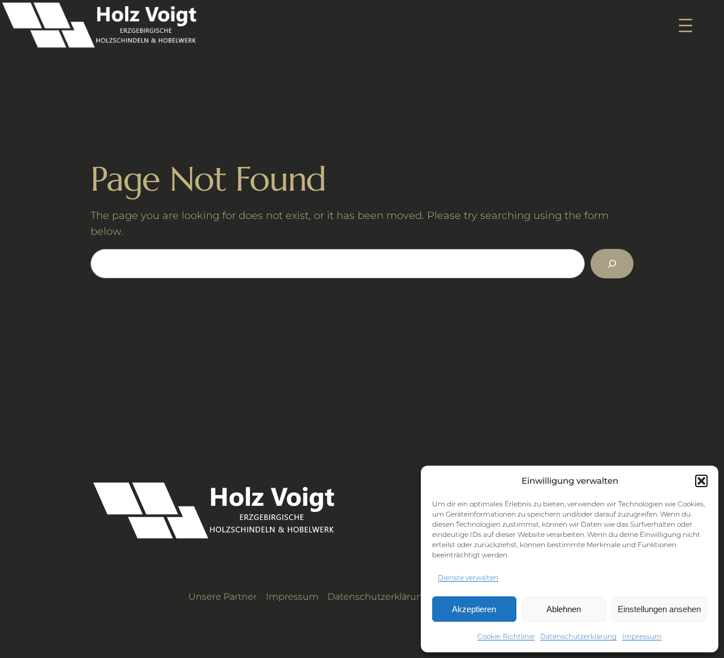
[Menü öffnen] (685, 25)
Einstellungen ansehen (659, 609)
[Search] (612, 263)
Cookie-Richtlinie (506, 636)
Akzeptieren (474, 609)
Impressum (642, 636)
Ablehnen (563, 609)
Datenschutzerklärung (578, 636)
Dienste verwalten (468, 577)
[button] (701, 481)
